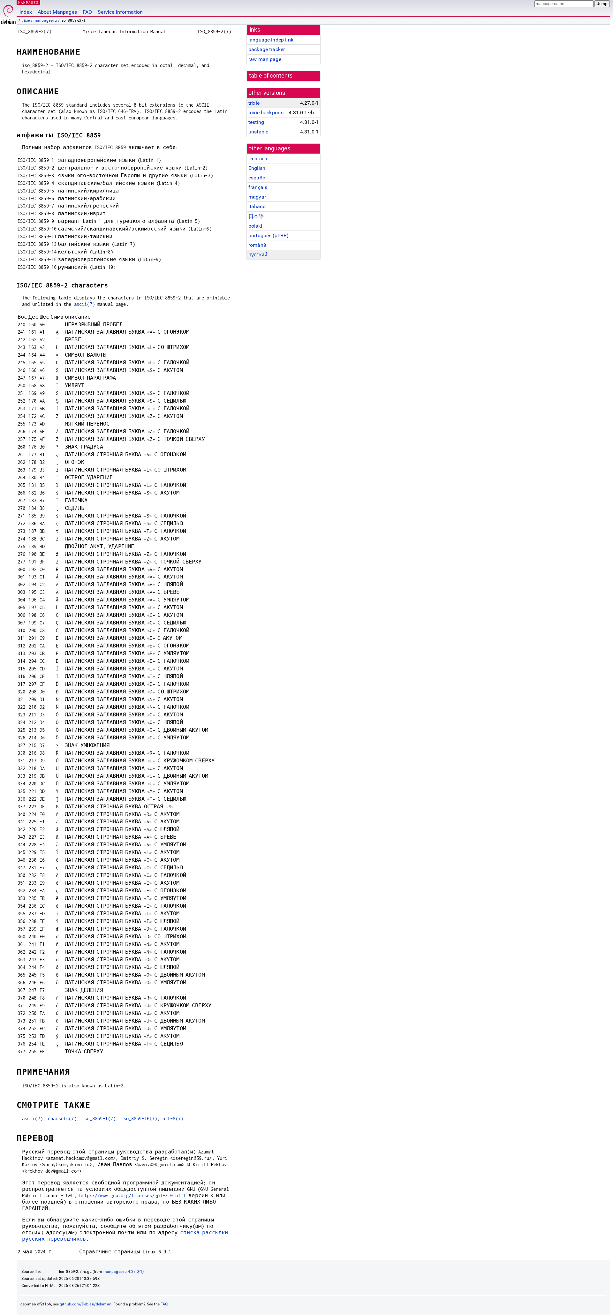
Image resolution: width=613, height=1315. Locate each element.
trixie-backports (266, 113)
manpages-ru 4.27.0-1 (122, 1271)
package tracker (266, 49)
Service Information (120, 12)
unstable (258, 132)
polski (255, 226)
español (257, 178)
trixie (25, 20)
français (257, 187)
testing (256, 122)
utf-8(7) (173, 1118)
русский (257, 255)
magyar (257, 197)
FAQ (87, 12)
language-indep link (270, 40)
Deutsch (257, 158)
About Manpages (57, 12)
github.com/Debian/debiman (85, 1304)
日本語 (256, 216)
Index (25, 12)
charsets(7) (62, 1118)
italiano (257, 206)
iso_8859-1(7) (99, 1118)
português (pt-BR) (268, 235)
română (257, 245)
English (256, 168)
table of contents (271, 75)
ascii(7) (84, 304)
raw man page (264, 59)
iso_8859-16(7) (139, 1118)
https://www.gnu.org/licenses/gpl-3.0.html (132, 1195)
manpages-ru (45, 20)
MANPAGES (28, 2)
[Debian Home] (8, 13)
